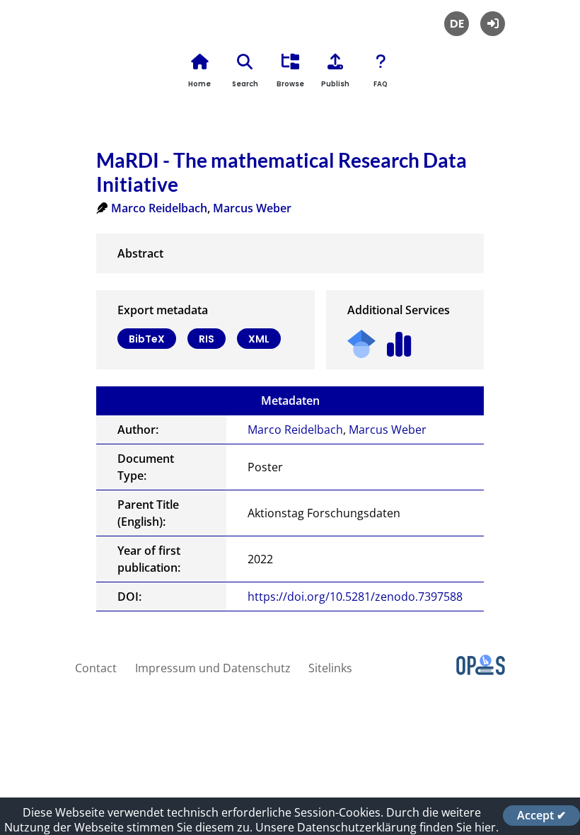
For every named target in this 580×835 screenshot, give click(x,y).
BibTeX (147, 339)
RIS (206, 339)
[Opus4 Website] (480, 671)
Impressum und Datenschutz (213, 668)
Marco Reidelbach (159, 208)
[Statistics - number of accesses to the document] (399, 339)
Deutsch (456, 23)
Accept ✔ (541, 815)
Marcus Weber (252, 208)
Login (492, 23)
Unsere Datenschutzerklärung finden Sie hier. (377, 827)
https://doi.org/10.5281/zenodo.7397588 (355, 596)
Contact (96, 668)
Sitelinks (330, 668)
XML (258, 339)
